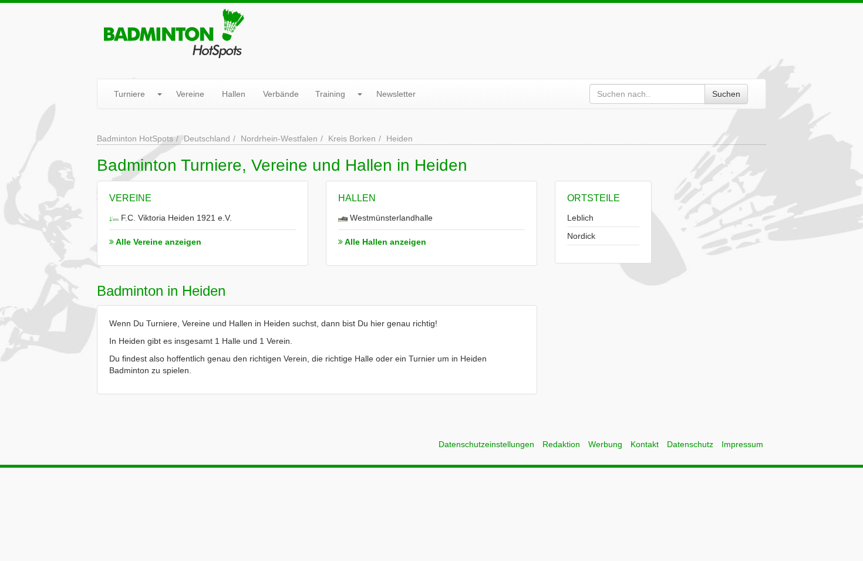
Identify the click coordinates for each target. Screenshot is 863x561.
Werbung (605, 444)
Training (330, 94)
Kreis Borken (352, 138)
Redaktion (561, 444)
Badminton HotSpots (135, 138)
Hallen (233, 94)
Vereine (190, 94)
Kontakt (645, 444)
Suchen (726, 94)
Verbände (281, 94)
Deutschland (207, 138)
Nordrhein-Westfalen (279, 138)
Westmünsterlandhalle (390, 217)
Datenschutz (690, 444)
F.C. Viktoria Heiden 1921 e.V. (175, 217)
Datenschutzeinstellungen (486, 444)
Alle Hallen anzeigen (384, 241)
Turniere (129, 94)
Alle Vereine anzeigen (157, 241)
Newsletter (396, 94)
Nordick (581, 236)
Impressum (742, 444)
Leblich (580, 217)
